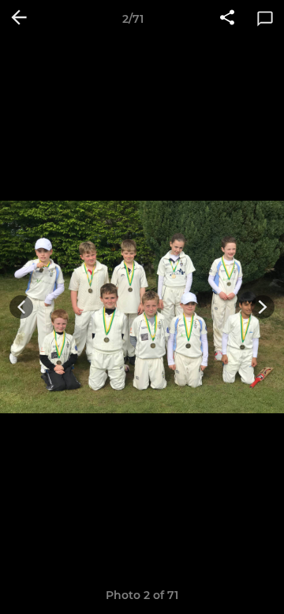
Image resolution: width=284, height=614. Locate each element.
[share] (227, 19)
